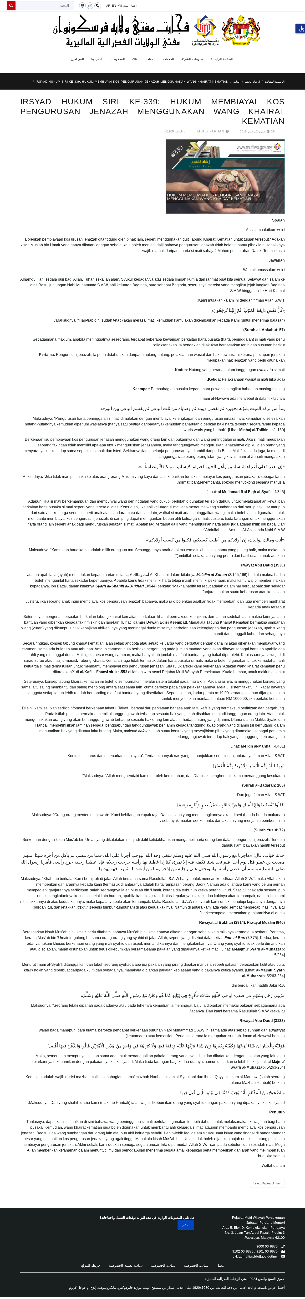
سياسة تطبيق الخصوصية (126, 1265)
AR (108, 5)
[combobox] (44, 5)
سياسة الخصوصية (196, 1265)
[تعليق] (90, 5)
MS (120, 5)
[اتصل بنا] (98, 5)
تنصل (220, 1265)
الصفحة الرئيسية (222, 59)
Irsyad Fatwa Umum (267, 1183)
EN (114, 5)
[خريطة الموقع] (82, 5)
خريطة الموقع (91, 1265)
